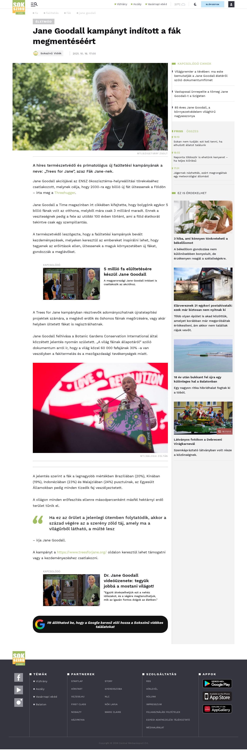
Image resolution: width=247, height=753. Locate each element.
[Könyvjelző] (17, 188)
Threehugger (64, 193)
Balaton (41, 704)
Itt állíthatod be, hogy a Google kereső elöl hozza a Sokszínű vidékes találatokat (105, 625)
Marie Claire (113, 712)
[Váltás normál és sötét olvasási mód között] (195, 4)
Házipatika (78, 719)
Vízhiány (122, 4)
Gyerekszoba (113, 689)
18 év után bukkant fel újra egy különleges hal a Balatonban (197, 379)
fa (36, 12)
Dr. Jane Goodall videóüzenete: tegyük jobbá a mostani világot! (129, 580)
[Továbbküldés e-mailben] (17, 177)
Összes (192, 131)
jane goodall (87, 12)
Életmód (44, 21)
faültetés (52, 12)
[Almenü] (34, 4)
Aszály (137, 4)
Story (108, 681)
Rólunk (151, 696)
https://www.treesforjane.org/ (82, 552)
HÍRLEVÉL (152, 689)
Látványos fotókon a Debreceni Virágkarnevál (198, 442)
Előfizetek (212, 4)
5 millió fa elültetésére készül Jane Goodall (128, 271)
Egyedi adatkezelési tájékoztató (168, 719)
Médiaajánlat (155, 727)
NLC (107, 696)
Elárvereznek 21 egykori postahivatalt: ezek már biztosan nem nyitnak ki (203, 308)
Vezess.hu (78, 696)
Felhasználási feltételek (163, 712)
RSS (148, 681)
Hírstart (76, 689)
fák (69, 12)
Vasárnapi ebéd (157, 4)
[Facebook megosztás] (17, 166)
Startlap (77, 681)
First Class (78, 704)
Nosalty (76, 712)
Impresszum (154, 704)
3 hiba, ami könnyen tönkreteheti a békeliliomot (201, 241)
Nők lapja (111, 704)
